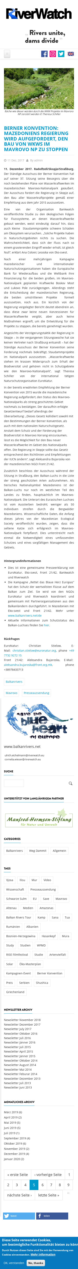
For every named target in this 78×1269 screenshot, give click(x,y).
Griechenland (15, 992)
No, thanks (35, 1263)
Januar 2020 (12, 1159)
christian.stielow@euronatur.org (34, 650)
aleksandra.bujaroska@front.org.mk (28, 665)
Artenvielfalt (57, 954)
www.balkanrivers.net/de (25, 615)
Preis (9, 983)
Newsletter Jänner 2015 (19, 1056)
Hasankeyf (49, 936)
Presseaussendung (36, 693)
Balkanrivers (14, 682)
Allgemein (59, 851)
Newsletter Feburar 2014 (20, 1074)
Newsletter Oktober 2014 (20, 1060)
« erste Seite (17, 1174)
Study (10, 945)
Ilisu (22, 880)
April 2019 (11, 1117)
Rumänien (13, 927)
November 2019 (14, 1149)
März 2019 (11, 1112)
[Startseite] (39, 13)
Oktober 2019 (13, 1143)
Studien (25, 945)
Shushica (42, 983)
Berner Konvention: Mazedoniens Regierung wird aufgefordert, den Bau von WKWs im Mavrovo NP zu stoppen (36, 139)
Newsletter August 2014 (20, 1065)
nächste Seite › (19, 1195)
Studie (38, 954)
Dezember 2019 (14, 1154)
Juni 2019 (10, 1128)
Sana (55, 917)
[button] (19, 1216)
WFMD (41, 945)
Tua (67, 917)
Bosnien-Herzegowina (20, 936)
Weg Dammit (37, 851)
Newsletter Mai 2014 (18, 1069)
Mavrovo (11, 693)
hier (46, 625)
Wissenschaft (15, 889)
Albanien (32, 927)
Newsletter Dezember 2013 (22, 1078)
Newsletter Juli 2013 (17, 1083)
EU (35, 899)
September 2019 (15, 1138)
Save (46, 899)
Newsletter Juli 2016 (17, 1038)
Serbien (24, 983)
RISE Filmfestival (17, 954)
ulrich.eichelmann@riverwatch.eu (24, 755)
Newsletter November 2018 (22, 1020)
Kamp (41, 917)
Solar (9, 964)
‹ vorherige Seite (48, 1174)
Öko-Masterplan (30, 964)
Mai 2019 (10, 1122)
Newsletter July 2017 (17, 1029)
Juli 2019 (9, 1133)
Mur (34, 880)
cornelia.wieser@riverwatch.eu (23, 759)
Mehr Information (43, 1254)
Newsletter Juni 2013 (18, 1087)
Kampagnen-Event (18, 973)
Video (47, 880)
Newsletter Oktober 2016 (20, 1033)
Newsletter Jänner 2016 (19, 1042)
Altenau (11, 908)
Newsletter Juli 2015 (17, 1047)
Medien (28, 908)
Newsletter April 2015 (18, 1051)
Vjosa (9, 880)
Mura (65, 936)
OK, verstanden (14, 1263)
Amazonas (46, 908)
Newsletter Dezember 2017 (22, 1024)
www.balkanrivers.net (22, 746)
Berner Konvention (49, 973)
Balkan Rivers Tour (18, 917)
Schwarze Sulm (16, 899)
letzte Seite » (48, 1195)
